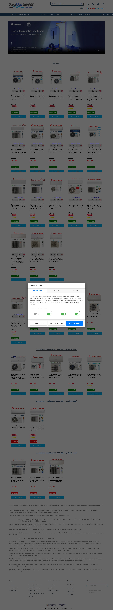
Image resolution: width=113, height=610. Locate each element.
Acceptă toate (74, 323)
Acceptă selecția (56, 323)
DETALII (56, 290)
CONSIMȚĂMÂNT (37, 290)
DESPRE (75, 290)
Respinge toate (38, 323)
